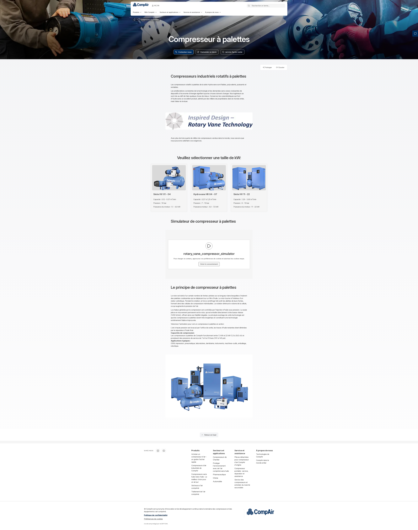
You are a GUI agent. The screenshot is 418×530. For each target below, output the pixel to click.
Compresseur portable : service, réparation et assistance (241, 472)
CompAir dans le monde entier (262, 461)
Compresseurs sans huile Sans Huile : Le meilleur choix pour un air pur (199, 478)
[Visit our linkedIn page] (158, 451)
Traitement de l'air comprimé (198, 492)
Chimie (215, 478)
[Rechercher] (249, 6)
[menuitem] (137, 12)
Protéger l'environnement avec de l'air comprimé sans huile (221, 467)
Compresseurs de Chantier (220, 458)
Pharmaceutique (219, 474)
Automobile (217, 481)
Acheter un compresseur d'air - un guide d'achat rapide (199, 458)
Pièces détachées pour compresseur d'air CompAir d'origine (241, 461)
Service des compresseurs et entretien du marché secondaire (242, 484)
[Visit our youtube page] (164, 451)
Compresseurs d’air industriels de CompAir (198, 468)
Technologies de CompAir (262, 455)
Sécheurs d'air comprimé (197, 486)
